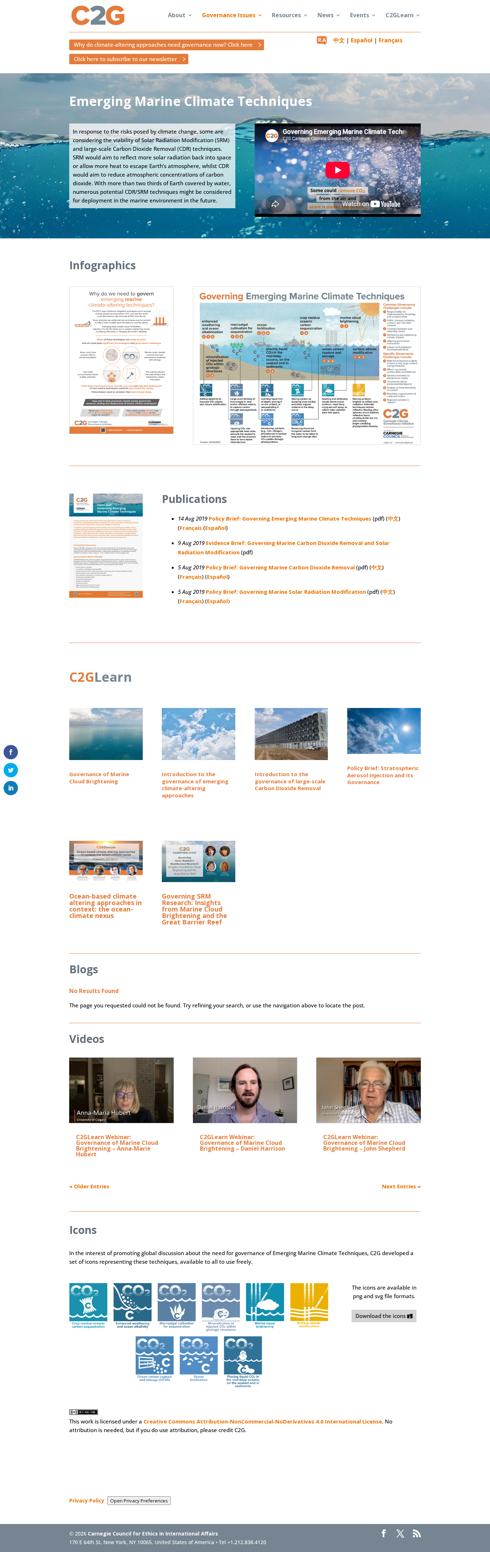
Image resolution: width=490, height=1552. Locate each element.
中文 (339, 40)
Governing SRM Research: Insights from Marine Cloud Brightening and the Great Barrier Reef (194, 909)
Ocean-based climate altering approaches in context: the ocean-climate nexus (105, 906)
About (176, 16)
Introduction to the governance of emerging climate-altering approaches (195, 784)
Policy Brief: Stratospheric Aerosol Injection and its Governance (383, 775)
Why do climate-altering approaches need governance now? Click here (163, 44)
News (325, 16)
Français (390, 40)
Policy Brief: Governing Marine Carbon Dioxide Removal (280, 567)
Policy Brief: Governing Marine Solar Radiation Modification (286, 591)
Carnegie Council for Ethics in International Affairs (153, 1533)
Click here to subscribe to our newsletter (125, 58)
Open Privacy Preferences (139, 1500)
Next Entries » (401, 1186)
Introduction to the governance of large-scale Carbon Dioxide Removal (290, 781)
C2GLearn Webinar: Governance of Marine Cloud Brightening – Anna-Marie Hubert (117, 1145)
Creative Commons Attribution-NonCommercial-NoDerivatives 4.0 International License (262, 1421)
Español (362, 40)
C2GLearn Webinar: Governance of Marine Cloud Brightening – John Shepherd (364, 1142)
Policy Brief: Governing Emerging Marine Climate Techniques (290, 518)
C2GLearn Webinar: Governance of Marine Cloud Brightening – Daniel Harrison (242, 1142)
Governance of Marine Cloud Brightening (99, 777)
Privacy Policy (86, 1500)
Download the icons (380, 1315)
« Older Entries (89, 1186)
